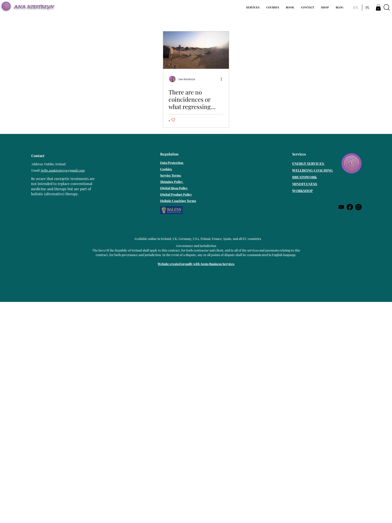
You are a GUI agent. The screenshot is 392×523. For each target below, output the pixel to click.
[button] (253, 7)
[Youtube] (341, 207)
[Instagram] (358, 207)
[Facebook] (350, 207)
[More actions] (222, 79)
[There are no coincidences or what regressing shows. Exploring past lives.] (196, 50)
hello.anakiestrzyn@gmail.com (62, 170)
